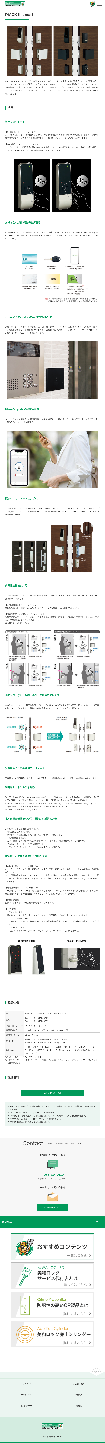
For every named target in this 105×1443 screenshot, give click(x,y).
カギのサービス (78, 1384)
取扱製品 (78, 1395)
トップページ (26, 1384)
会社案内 (78, 1406)
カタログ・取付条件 (52, 1093)
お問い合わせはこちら (51, 1207)
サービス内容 (26, 1395)
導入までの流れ (26, 1406)
